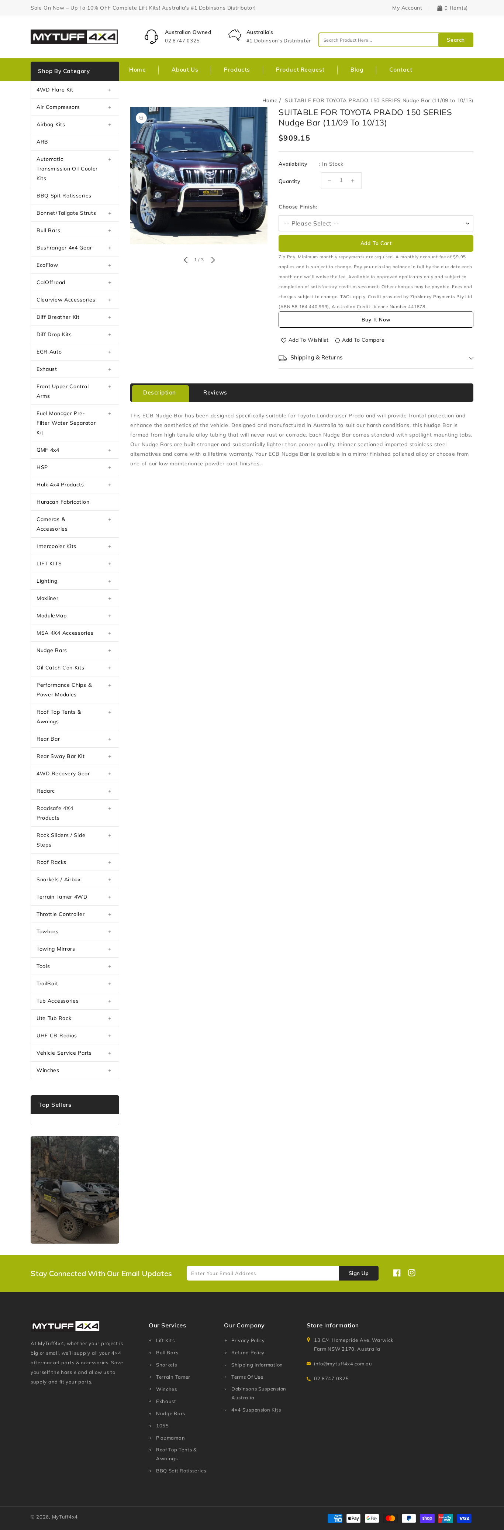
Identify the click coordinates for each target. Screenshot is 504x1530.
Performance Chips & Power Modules (64, 690)
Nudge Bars (52, 650)
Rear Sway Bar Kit (61, 756)
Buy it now (376, 320)
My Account (407, 7)
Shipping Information (257, 1365)
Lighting (47, 581)
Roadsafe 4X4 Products (55, 813)
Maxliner (48, 598)
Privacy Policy (248, 1340)
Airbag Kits (51, 124)
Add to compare (363, 340)
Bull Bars (48, 230)
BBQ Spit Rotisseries (64, 195)
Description (159, 392)
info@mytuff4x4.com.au (343, 1364)
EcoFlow (47, 265)
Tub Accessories (58, 1000)
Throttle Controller (60, 914)
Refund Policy (248, 1352)
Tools (43, 966)
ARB (42, 141)
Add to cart (376, 243)
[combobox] (395, 39)
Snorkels (166, 1365)
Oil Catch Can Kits (60, 667)
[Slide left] (185, 260)
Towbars (48, 931)
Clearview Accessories (66, 299)
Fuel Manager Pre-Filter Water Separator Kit (66, 423)
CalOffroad (51, 282)
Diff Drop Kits (54, 334)
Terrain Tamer (173, 1377)
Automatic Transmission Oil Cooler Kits (67, 169)
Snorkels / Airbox (59, 879)
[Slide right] (212, 260)
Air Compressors (58, 107)
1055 (162, 1426)
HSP (42, 467)
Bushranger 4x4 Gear (64, 247)
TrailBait (47, 983)
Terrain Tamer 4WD (62, 896)
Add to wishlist (309, 340)
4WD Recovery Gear (63, 773)
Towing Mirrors (56, 948)
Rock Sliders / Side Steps (61, 840)
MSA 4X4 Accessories (65, 633)
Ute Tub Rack (54, 1018)
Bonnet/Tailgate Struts (66, 213)
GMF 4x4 (48, 450)
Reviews (215, 392)
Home (270, 100)
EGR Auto (49, 351)
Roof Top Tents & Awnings (59, 717)
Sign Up (359, 1273)
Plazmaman (170, 1438)
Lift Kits (165, 1340)
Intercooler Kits (56, 546)
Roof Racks (51, 862)
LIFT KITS (49, 563)
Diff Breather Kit (58, 317)
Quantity (289, 181)
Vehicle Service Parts (64, 1053)
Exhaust (47, 369)
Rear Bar (48, 738)
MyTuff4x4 (65, 1517)
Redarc (46, 791)
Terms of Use (247, 1377)
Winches (48, 1070)
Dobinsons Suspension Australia (258, 1393)
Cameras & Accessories (52, 524)
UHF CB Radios (57, 1035)
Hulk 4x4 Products (60, 484)
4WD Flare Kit (55, 89)
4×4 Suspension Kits (256, 1410)
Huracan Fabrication (63, 502)
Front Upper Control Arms (63, 391)
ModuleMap (51, 615)
